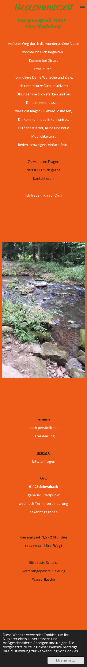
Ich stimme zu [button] (65, 660)
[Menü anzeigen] (82, 6)
